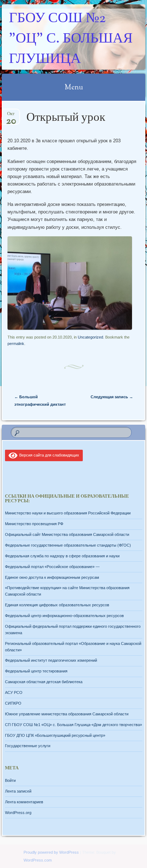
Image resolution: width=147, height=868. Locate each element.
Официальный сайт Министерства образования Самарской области (67, 534)
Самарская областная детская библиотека (43, 682)
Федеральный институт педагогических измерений (51, 660)
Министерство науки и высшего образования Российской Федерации (68, 513)
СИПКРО (13, 703)
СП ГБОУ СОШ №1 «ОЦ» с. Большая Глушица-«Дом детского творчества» (73, 724)
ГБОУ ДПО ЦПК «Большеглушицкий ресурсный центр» (55, 735)
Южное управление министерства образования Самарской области (66, 714)
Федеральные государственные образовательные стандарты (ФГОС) (68, 545)
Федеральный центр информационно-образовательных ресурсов (64, 615)
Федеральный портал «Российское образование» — (52, 566)
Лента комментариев (24, 802)
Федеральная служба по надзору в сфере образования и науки (62, 556)
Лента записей (18, 791)
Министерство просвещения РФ (34, 524)
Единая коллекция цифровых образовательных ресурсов (57, 605)
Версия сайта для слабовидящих (48, 455)
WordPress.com (38, 860)
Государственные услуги (27, 746)
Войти (10, 780)
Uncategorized (90, 337)
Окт (11, 116)
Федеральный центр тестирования (36, 671)
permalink (15, 343)
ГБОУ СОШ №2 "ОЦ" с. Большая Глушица (71, 39)
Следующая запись (112, 397)
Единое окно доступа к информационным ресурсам (52, 577)
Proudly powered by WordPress (51, 852)
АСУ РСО (13, 692)
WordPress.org (18, 812)
